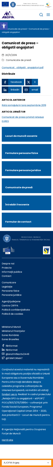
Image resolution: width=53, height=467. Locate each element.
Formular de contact (18, 221)
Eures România (10, 335)
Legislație (7, 286)
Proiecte (7, 267)
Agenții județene (11, 301)
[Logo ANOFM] (8, 14)
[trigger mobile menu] (48, 15)
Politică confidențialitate (16, 309)
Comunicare (9, 282)
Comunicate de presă (16, 29)
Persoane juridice (11, 295)
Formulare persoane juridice (23, 170)
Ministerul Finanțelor (13, 331)
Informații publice (12, 272)
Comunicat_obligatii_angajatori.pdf (23, 67)
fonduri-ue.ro (9, 394)
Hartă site (7, 440)
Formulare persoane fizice (21, 153)
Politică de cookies (12, 314)
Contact (6, 276)
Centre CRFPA (10, 305)
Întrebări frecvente (17, 204)
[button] (4, 26)
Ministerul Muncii (11, 327)
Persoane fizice (10, 291)
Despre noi (8, 263)
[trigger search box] (41, 15)
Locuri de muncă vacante (21, 136)
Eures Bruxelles (10, 339)
